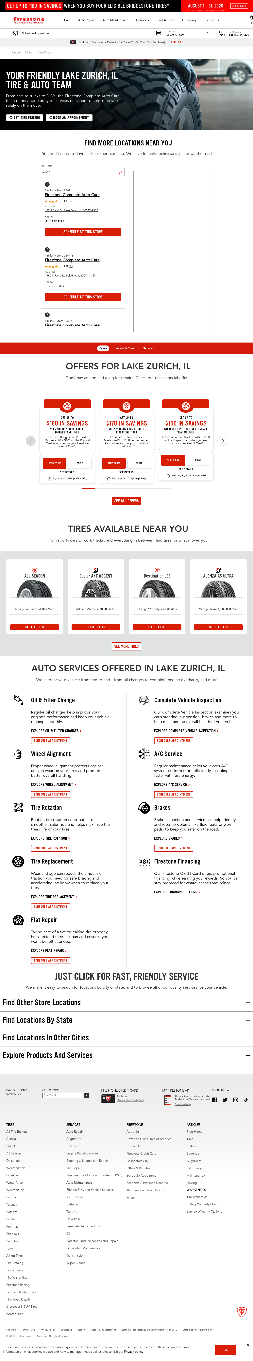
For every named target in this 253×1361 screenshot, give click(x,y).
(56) (71, 266)
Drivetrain (73, 1219)
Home (16, 52)
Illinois (29, 52)
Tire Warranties (16, 1277)
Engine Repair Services (82, 1153)
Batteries (72, 1204)
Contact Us (134, 1146)
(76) (70, 201)
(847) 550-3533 (54, 220)
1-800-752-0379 (239, 35)
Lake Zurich (45, 52)
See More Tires (126, 646)
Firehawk (12, 1234)
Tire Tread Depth (18, 1299)
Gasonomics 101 (138, 1161)
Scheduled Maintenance (83, 1248)
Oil (68, 1233)
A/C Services (75, 1197)
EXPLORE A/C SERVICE (170, 784)
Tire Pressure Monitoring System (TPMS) (94, 1175)
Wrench (131, 1197)
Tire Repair (73, 1168)
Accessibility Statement (103, 1330)
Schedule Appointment (142, 1175)
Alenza (11, 1139)
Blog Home (195, 1132)
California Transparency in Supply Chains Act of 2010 (149, 1330)
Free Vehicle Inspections (83, 1226)
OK (226, 1350)
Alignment (73, 1139)
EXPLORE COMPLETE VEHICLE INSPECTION (185, 730)
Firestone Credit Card (141, 1153)
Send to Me (54, 463)
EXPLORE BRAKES (167, 838)
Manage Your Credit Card (130, 1100)
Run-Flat (12, 1226)
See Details (67, 472)
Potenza (11, 1212)
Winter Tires (14, 1314)
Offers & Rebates (138, 1168)
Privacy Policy (48, 1330)
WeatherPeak (15, 1168)
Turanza (11, 1204)
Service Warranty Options (204, 1211)
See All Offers (126, 501)
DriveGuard (14, 1175)
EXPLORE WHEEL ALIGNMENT (52, 784)
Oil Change (195, 1168)
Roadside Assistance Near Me (147, 1183)
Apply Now (122, 1096)
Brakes (71, 1146)
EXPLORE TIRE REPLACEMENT (52, 896)
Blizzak (11, 1146)
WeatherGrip (15, 1190)
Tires (190, 1139)
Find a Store (121, 169)
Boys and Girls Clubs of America (148, 1139)
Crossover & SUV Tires (21, 1306)
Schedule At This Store (83, 232)
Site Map (11, 1330)
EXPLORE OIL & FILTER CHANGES (55, 730)
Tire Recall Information (22, 1292)
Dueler (11, 1219)
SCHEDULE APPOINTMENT (51, 741)
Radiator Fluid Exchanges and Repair (92, 1241)
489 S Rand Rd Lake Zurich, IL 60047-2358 (71, 210)
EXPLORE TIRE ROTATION (49, 838)
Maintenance (196, 1175)
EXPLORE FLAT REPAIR (47, 950)
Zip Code (46, 166)
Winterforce (14, 1183)
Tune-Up (72, 1212)
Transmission (75, 1255)
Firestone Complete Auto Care (72, 195)
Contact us (13, 1094)
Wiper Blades (75, 1263)
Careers (81, 1330)
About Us (133, 1132)
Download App (183, 1104)
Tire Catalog (14, 1263)
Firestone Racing (18, 1285)
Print (80, 463)
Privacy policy (133, 1351)
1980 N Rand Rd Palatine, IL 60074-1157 (70, 275)
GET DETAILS (175, 42)
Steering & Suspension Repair (87, 1161)
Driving (192, 1183)
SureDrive (13, 1241)
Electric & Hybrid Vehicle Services (90, 1190)
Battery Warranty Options (204, 1204)
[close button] (248, 1345)
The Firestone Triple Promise (146, 1190)
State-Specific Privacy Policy (197, 1330)
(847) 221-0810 (54, 286)
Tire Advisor (14, 1270)
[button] (67, 20)
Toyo (9, 1248)
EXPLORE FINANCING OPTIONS (175, 892)
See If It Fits (34, 627)
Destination (14, 1161)
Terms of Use (28, 1330)
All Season (13, 1153)
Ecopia (11, 1197)
